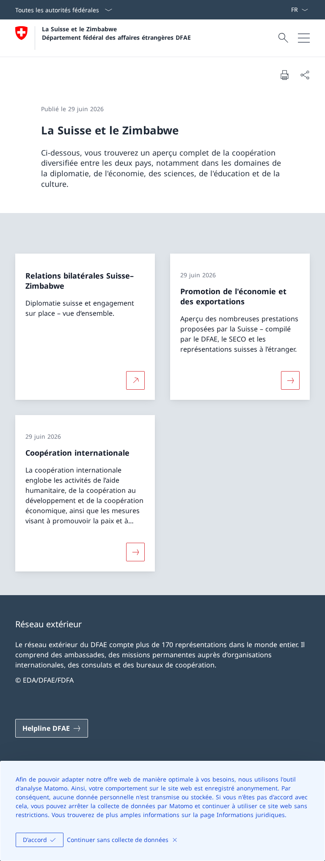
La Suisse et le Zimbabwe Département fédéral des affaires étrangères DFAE (116, 33)
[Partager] (305, 75)
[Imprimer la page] (284, 75)
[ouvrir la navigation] (304, 38)
